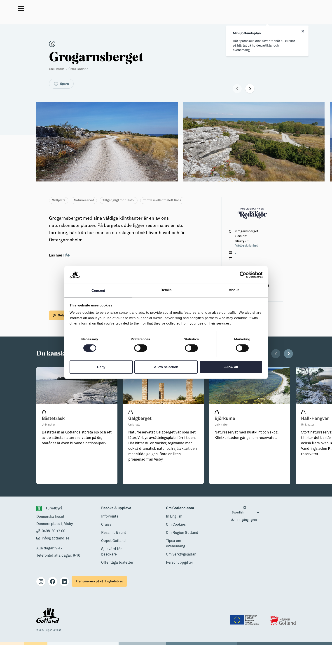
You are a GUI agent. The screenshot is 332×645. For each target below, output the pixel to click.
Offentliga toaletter (117, 562)
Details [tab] (166, 290)
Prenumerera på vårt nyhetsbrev (99, 581)
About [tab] (234, 290)
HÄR (66, 255)
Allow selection (166, 367)
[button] (237, 88)
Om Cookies (176, 524)
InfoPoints (109, 516)
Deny (101, 367)
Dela (61, 315)
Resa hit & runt (113, 532)
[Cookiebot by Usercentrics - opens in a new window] (243, 274)
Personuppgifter (179, 562)
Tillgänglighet (246, 520)
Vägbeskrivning (246, 245)
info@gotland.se (55, 538)
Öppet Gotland (113, 541)
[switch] (140, 348)
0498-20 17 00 (53, 531)
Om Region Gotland (182, 532)
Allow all (231, 367)
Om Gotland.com (180, 508)
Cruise (106, 524)
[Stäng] (303, 31)
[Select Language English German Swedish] (245, 510)
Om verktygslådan (181, 554)
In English (174, 516)
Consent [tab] (98, 290)
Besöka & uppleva (116, 508)
